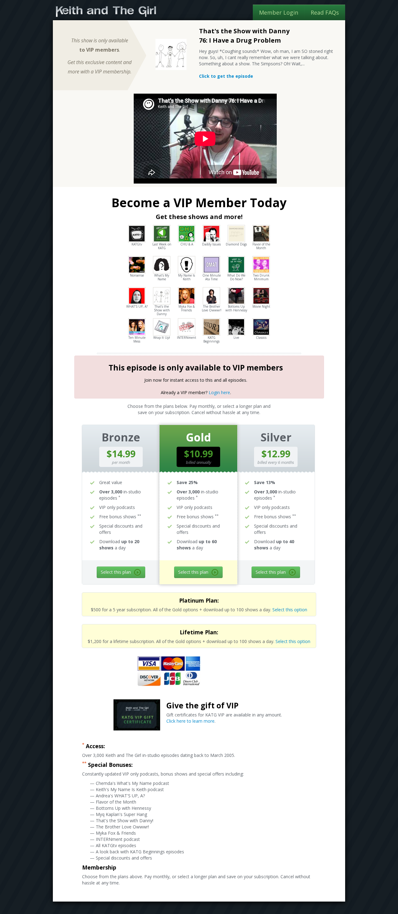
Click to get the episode (226, 76)
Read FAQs (325, 12)
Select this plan (116, 572)
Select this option (289, 610)
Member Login (278, 12)
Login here (219, 392)
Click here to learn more (190, 721)
